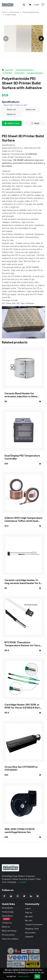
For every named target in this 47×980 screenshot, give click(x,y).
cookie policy (23, 976)
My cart (28, 920)
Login (36, 4)
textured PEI (19, 73)
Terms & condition (10, 939)
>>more (22, 882)
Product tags (8, 912)
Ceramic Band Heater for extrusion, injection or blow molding (21, 396)
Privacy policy (8, 935)
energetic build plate (34, 73)
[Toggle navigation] (42, 4)
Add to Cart (13, 123)
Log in (28, 908)
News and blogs (9, 931)
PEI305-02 (11, 114)
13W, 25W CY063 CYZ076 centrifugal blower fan (20, 831)
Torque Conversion (33, 924)
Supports (29, 936)
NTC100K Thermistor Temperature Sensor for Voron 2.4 (23, 645)
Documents (30, 932)
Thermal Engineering (30, 12)
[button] (24, 4)
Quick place (7, 917)
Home (4, 12)
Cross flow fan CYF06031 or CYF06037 (21, 768)
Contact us (7, 923)
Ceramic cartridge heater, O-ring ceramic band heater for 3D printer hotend (23, 583)
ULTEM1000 (7, 73)
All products (14, 12)
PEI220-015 (30, 110)
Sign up (28, 912)
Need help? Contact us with (15, 105)
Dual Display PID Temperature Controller (22, 457)
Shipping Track (32, 928)
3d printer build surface (24, 70)
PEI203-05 (11, 110)
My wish (29, 916)
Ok (37, 976)
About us (6, 927)
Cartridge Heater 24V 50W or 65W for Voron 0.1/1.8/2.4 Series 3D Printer (23, 707)
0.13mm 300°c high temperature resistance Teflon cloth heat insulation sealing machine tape (23, 520)
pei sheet (9, 70)
